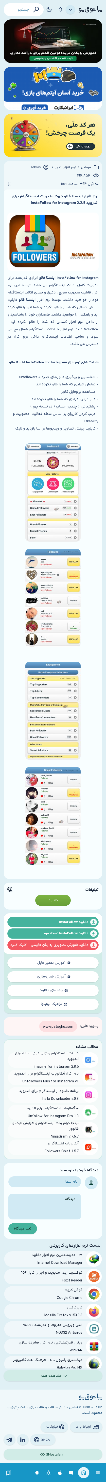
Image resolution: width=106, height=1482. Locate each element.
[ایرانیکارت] (53, 88)
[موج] (53, 41)
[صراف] (53, 135)
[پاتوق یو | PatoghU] (90, 9)
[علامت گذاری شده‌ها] (9, 1473)
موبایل (86, 167)
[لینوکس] (48, 1473)
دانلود (53, 900)
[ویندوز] (71, 1473)
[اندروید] (37, 1473)
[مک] (60, 1473)
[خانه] (83, 1473)
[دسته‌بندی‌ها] (70, 9)
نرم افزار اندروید (63, 167)
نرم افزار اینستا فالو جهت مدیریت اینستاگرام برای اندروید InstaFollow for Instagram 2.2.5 (55, 199)
